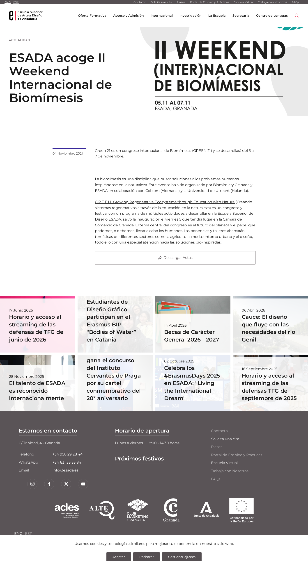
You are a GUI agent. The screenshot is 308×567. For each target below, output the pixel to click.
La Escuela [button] (217, 16)
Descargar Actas (178, 257)
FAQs (295, 2)
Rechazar (146, 557)
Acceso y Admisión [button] (128, 16)
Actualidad (19, 40)
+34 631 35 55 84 (67, 462)
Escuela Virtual (243, 2)
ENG (8, 2)
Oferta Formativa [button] (92, 16)
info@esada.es (65, 470)
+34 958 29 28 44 (68, 454)
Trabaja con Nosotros (272, 2)
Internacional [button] (162, 16)
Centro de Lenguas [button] (272, 16)
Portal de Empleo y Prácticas (209, 2)
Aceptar (119, 557)
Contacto (139, 2)
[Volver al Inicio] (26, 15)
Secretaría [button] (240, 16)
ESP (16, 2)
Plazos (181, 2)
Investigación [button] (190, 16)
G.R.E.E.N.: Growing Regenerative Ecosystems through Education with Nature (165, 202)
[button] (296, 15)
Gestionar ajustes (181, 557)
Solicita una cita (161, 2)
